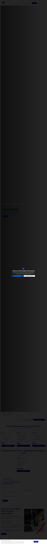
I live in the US (18, 275)
